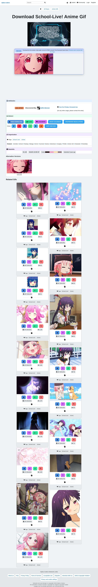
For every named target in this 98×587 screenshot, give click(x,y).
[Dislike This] (41, 204)
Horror (36, 144)
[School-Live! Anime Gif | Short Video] (32, 201)
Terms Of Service (36, 575)
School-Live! (16, 139)
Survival (41, 144)
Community (81, 2)
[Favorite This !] (29, 204)
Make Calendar (55, 121)
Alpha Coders (5, 2)
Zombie (15, 144)
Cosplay (59, 144)
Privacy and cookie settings (49, 579)
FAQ (17, 575)
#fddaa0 (56, 152)
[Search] (45, 2)
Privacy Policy (25, 575)
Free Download (16, 121)
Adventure (52, 144)
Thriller (64, 144)
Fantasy (26, 144)
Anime (23, 139)
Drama (46, 144)
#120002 (47, 152)
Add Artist (19, 108)
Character (77, 144)
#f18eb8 (51, 152)
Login (88, 2)
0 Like (30, 121)
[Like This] (35, 468)
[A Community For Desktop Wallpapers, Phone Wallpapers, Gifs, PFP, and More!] (40, 9)
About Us (11, 575)
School (20, 144)
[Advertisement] (49, 86)
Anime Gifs (55, 9)
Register (93, 2)
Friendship (84, 144)
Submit (73, 2)
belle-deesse (45, 108)
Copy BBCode (51, 126)
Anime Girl (70, 144)
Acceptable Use (47, 575)
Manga (31, 144)
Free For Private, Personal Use (68, 107)
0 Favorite (41, 121)
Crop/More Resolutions (74, 121)
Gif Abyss (46, 9)
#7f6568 (60, 152)
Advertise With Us (67, 575)
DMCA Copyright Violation (82, 575)
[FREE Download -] (24, 204)
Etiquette (57, 575)
